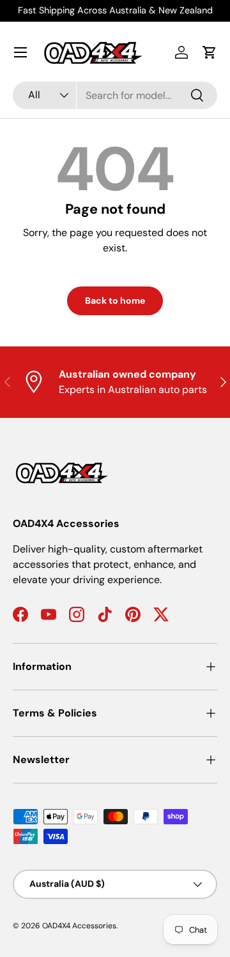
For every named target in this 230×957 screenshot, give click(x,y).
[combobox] (115, 95)
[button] (209, 52)
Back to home (115, 300)
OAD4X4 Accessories (79, 926)
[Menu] (20, 52)
